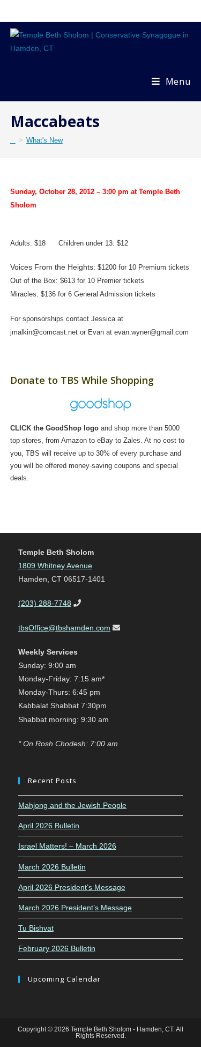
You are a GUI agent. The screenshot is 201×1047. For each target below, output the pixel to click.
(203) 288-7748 (44, 603)
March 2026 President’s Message (75, 907)
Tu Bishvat (36, 928)
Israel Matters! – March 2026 (67, 846)
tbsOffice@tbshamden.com (64, 627)
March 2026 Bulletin (52, 867)
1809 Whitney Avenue (55, 565)
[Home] (13, 140)
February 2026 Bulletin (56, 948)
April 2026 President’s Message (71, 887)
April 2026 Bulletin (48, 825)
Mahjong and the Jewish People (72, 805)
